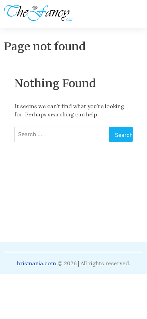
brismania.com (36, 263)
